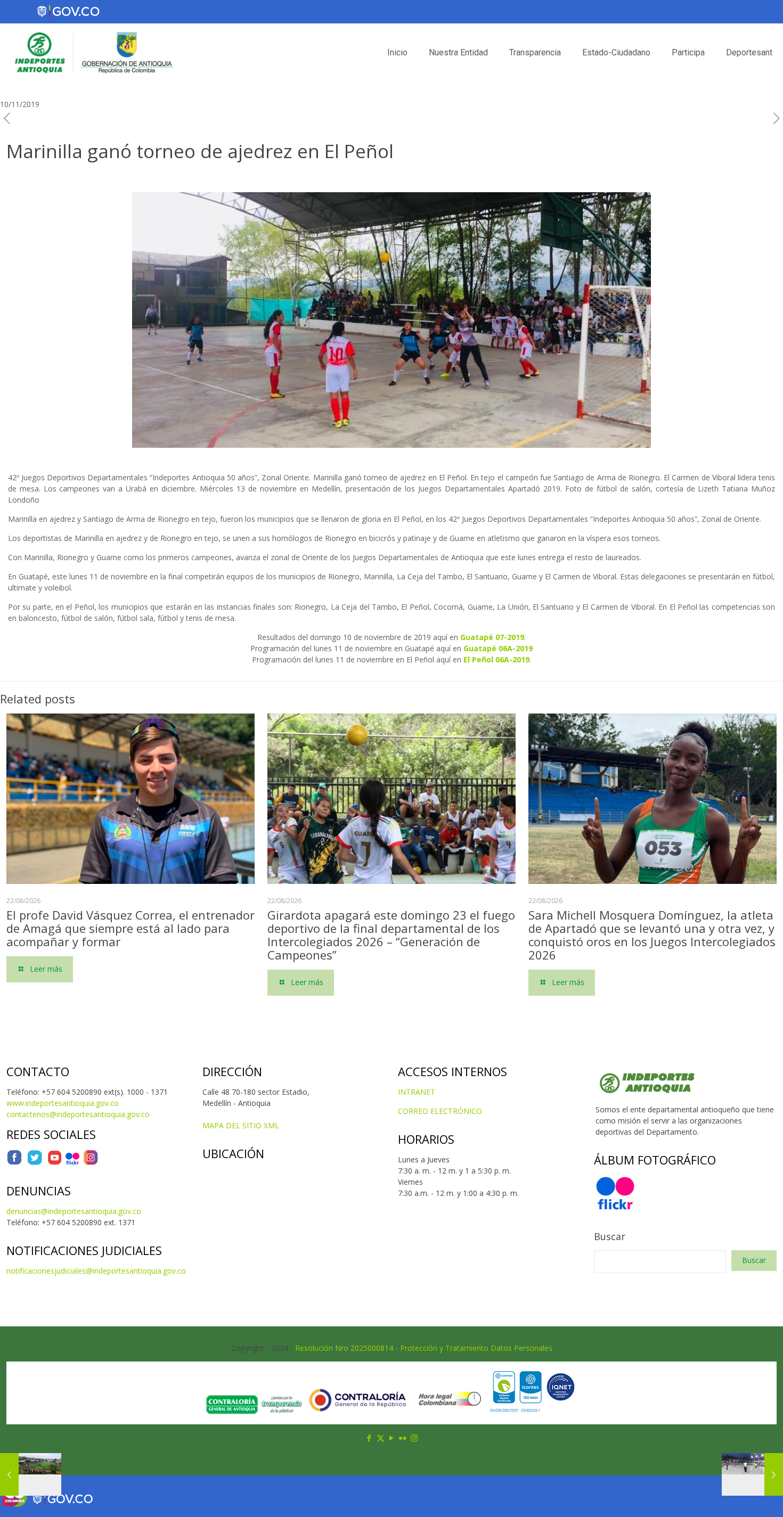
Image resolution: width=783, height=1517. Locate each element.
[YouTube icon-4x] (54, 1163)
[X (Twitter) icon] (381, 1437)
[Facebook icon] (369, 1437)
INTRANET (416, 1092)
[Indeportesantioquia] (93, 52)
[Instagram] (91, 1163)
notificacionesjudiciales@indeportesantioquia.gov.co (96, 1271)
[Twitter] (35, 1163)
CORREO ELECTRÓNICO (440, 1111)
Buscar (609, 1236)
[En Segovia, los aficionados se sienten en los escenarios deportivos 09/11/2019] (30, 1474)
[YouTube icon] (392, 1437)
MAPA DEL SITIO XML (240, 1125)
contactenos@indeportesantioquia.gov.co (78, 1114)
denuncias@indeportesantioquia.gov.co (73, 1211)
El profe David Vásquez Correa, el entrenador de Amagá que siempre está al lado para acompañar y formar (130, 928)
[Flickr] (72, 1163)
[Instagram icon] (414, 1437)
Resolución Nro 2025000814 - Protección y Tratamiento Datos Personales (423, 1348)
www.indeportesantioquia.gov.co (62, 1103)
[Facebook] (14, 1163)
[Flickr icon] (403, 1437)
